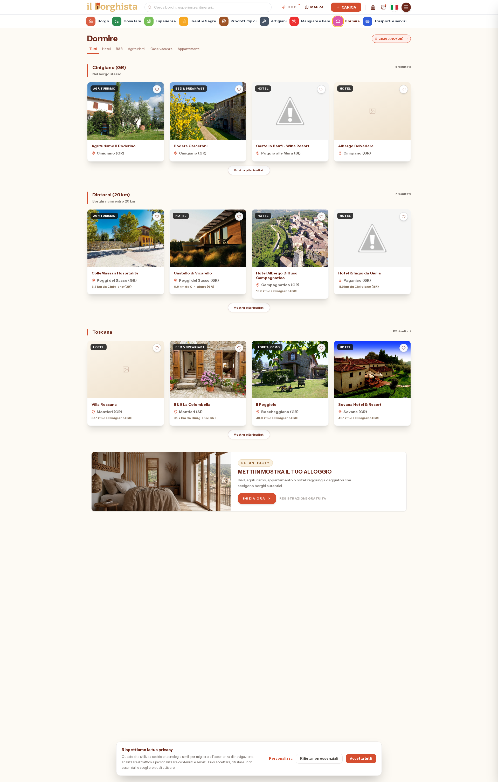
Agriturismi (136, 49)
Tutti (93, 49)
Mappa (316, 7)
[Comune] (373, 7)
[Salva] (157, 89)
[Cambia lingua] (394, 7)
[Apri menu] (406, 7)
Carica (349, 7)
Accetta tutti (361, 758)
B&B (119, 49)
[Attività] (383, 7)
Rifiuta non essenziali (319, 758)
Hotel (106, 49)
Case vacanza (161, 49)
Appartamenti (188, 49)
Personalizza (281, 758)
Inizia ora (254, 498)
